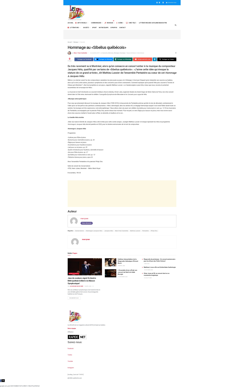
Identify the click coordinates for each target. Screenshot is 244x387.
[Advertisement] (141, 12)
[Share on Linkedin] (155, 59)
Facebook (70, 348)
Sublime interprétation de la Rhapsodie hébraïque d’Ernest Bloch (128, 261)
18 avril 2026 (87, 286)
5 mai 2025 (146, 263)
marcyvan (84, 218)
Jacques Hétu (108, 230)
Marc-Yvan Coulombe (80, 53)
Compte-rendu (74, 273)
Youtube (70, 361)
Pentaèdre (145, 230)
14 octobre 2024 (148, 269)
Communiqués (96, 23)
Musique (110, 23)
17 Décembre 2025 (122, 276)
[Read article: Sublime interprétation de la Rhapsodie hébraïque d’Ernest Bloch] (110, 262)
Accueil (70, 23)
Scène (120, 23)
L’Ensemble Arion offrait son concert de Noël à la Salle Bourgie (127, 272)
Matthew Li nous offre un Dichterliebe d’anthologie (160, 267)
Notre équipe (103, 27)
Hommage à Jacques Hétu (94, 230)
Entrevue (111, 53)
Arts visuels (82, 23)
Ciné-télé (132, 23)
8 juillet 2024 (148, 277)
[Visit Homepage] (76, 12)
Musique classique (120, 53)
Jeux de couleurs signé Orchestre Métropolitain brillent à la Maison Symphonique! (82, 281)
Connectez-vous (171, 2)
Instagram (71, 367)
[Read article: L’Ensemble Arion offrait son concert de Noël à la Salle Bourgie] (110, 273)
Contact (122, 27)
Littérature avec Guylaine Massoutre (153, 23)
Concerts (82, 42)
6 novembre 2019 (95, 53)
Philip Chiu (154, 230)
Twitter (70, 355)
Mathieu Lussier (135, 230)
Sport (94, 27)
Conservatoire (79, 230)
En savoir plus (74, 298)
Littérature (74, 27)
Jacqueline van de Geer (76, 286)
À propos (113, 27)
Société (86, 27)
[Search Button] (175, 25)
